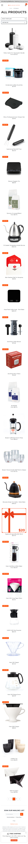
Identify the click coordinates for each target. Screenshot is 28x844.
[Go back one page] (8, 799)
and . (14, 817)
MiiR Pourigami (14, 790)
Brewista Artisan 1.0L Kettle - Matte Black (14, 502)
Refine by (5, 22)
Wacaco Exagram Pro (14, 181)
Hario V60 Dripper (14, 662)
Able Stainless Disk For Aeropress (14, 277)
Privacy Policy (18, 817)
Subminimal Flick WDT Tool (14, 149)
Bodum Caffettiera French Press (14, 438)
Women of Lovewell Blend (14, 213)
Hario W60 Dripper (14, 726)
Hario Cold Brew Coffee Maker (14, 566)
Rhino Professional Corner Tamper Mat (14, 117)
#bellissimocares (14, 824)
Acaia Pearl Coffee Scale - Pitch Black (14, 309)
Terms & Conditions (10, 817)
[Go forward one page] (19, 799)
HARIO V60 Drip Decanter (14, 630)
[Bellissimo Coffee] (14, 5)
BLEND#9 (14, 405)
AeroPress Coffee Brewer (14, 341)
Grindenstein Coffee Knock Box (14, 85)
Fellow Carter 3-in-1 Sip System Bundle (14, 53)
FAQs (14, 820)
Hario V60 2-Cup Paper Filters (14, 598)
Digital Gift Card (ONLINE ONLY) (14, 534)
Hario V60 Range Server (14, 694)
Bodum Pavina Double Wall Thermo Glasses (14, 470)
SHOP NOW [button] (14, 840)
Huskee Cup (14, 758)
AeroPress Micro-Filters (14, 373)
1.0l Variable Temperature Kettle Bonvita (14, 245)
